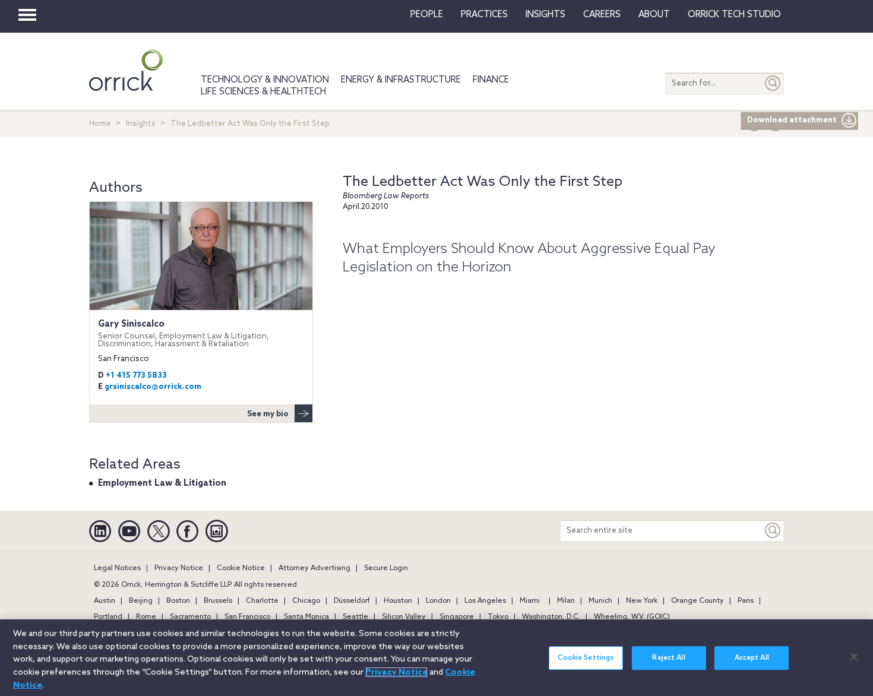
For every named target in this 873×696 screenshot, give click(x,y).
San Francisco (247, 617)
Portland (108, 617)
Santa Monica (306, 617)
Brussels (218, 601)
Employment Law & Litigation (162, 483)
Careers (602, 15)
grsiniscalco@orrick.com (153, 386)
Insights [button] (545, 15)
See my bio (268, 414)
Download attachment (792, 120)
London (438, 601)
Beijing (141, 601)
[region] (436, 657)
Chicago (306, 601)
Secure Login (386, 568)
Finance (491, 80)
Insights (141, 123)
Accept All (752, 658)
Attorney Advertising (314, 568)
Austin (104, 601)
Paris (746, 601)
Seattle (355, 617)
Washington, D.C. (551, 617)
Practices (484, 15)
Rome (146, 617)
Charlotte (262, 601)
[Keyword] (773, 531)
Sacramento (190, 617)
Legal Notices (117, 568)
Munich (600, 601)
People (426, 15)
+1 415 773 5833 (136, 375)
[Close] (854, 657)
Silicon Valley (404, 617)
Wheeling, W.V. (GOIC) (632, 617)
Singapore (456, 617)
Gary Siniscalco (183, 333)
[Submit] (773, 83)
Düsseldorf (352, 601)
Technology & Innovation (265, 80)
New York (641, 601)
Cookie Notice (241, 568)
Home (100, 123)
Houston (398, 601)
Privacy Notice (178, 568)
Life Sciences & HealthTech (263, 92)
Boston (178, 601)
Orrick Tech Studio (734, 15)
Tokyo (498, 617)
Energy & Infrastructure (401, 80)
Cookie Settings (585, 658)
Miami (530, 601)
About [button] (654, 15)
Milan (566, 601)
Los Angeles (485, 601)
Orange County (697, 601)
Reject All (668, 658)
